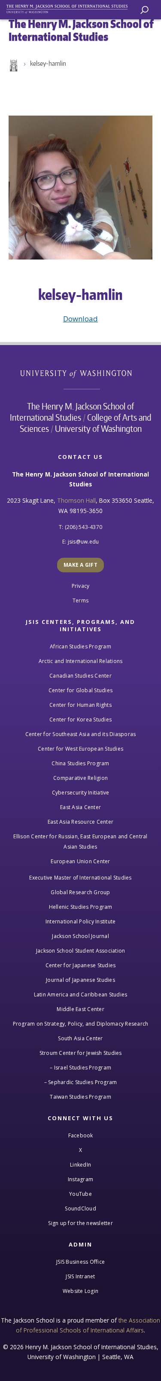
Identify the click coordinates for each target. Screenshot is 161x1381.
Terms (80, 600)
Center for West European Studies (80, 748)
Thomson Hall (76, 500)
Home (12, 65)
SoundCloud (80, 1208)
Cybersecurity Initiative (80, 792)
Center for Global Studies (80, 690)
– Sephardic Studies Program (80, 1082)
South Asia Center (80, 1038)
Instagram (80, 1179)
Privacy (81, 586)
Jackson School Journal (80, 936)
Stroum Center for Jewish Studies (80, 1053)
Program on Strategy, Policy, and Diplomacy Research (81, 1023)
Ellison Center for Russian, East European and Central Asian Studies (80, 841)
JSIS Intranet (80, 1276)
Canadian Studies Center (80, 675)
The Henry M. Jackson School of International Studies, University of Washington (70, 7)
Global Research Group (80, 892)
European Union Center (80, 861)
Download (80, 319)
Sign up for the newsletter (80, 1223)
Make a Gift (80, 564)
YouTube (80, 1194)
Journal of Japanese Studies (80, 980)
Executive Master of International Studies (80, 877)
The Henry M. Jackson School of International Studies (72, 411)
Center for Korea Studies (80, 719)
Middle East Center (80, 1009)
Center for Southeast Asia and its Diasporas (80, 734)
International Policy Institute (81, 921)
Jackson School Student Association (80, 950)
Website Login (80, 1291)
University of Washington (80, 373)
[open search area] (144, 10)
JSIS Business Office (80, 1261)
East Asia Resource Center (80, 821)
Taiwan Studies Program (80, 1096)
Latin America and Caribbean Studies (81, 994)
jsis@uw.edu (83, 541)
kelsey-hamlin (48, 63)
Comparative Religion (80, 778)
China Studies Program (80, 763)
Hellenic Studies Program (80, 906)
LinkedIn (80, 1164)
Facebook (80, 1135)
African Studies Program (80, 646)
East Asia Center (80, 807)
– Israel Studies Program (80, 1067)
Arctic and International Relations (81, 661)
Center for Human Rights (80, 705)
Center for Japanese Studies (81, 965)
